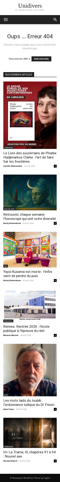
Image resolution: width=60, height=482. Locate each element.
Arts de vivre (9, 209)
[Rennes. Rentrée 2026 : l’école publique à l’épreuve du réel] (30, 305)
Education (8, 321)
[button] (55, 19)
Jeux (6, 395)
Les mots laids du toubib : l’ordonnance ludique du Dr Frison (28, 402)
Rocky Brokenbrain (12, 223)
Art (5, 266)
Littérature (8, 147)
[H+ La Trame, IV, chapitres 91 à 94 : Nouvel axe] (30, 433)
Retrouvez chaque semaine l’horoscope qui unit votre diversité (29, 216)
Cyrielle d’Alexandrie (12, 166)
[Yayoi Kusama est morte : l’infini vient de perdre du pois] (30, 249)
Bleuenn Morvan (10, 335)
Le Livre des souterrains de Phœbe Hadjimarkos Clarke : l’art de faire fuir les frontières (29, 157)
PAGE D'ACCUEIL (41, 59)
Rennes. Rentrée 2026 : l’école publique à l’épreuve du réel (26, 329)
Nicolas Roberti (10, 461)
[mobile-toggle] (5, 19)
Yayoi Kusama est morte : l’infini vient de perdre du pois (27, 274)
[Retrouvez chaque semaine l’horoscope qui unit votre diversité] (30, 192)
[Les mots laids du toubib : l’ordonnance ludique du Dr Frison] (30, 370)
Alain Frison (8, 409)
